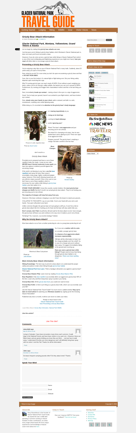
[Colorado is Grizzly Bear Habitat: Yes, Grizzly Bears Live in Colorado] (91, 92)
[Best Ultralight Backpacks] (91, 99)
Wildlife (60, 30)
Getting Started (27, 30)
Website (50, 393)
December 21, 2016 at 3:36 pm (30, 352)
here (37, 426)
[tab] (91, 72)
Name (50, 385)
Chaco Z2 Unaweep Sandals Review (101, 84)
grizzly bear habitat (59, 266)
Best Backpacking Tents (100, 104)
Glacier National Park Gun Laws (33, 269)
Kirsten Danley (69, 179)
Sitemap (90, 420)
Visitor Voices (81, 30)
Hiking (51, 30)
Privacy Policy (92, 418)
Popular (91, 72)
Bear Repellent (97, 76)
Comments (104, 72)
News (93, 30)
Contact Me (91, 414)
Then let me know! (70, 417)
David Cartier (33, 146)
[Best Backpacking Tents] (91, 106)
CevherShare (17, 50)
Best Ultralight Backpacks (100, 97)
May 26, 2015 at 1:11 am (29, 331)
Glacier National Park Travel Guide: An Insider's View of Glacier (47, 14)
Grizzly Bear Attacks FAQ (64, 274)
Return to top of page (28, 404)
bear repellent (41, 277)
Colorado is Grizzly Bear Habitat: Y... (102, 91)
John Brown (27, 256)
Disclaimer (91, 416)
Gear (69, 30)
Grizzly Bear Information (41, 308)
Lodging (41, 30)
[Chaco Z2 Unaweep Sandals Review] (91, 85)
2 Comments (42, 39)
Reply (25, 345)
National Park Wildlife (55, 308)
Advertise (91, 412)
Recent (98, 72)
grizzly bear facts (44, 282)
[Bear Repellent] (91, 78)
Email (50, 389)
